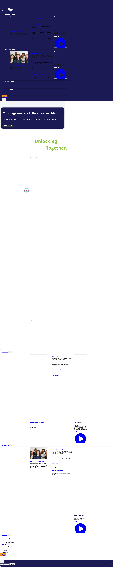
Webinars (7, 91)
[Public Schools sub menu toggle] (13, 14)
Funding (7, 94)
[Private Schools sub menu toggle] (13, 49)
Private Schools (5, 445)
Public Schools (5, 352)
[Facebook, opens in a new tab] (40, 255)
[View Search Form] (4, 99)
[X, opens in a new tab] (40, 316)
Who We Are (4, 535)
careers (3, 555)
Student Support (35, 36)
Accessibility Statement (73, 346)
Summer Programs (36, 24)
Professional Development (37, 60)
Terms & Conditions (86, 346)
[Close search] (2, 561)
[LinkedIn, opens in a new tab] (40, 283)
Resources (4, 544)
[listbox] (35, 5)
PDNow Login (8, 2)
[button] (111, 565)
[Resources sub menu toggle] (11, 89)
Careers (5, 96)
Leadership (8, 85)
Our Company (8, 84)
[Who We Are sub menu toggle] (12, 81)
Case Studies (8, 93)
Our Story (8, 82)
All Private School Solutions (17, 65)
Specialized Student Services (37, 74)
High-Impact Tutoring (36, 18)
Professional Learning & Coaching (39, 30)
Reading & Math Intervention (38, 53)
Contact (5, 97)
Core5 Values (8, 86)
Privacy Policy (79, 346)
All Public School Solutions (17, 31)
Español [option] (5, 6)
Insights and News (9, 90)
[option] (36, 6)
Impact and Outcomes (10, 87)
